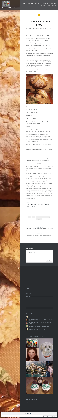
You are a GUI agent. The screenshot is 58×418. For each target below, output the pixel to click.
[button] (32, 343)
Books (49, 5)
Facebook (53, 3)
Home (24, 3)
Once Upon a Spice (9, 8)
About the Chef (35, 3)
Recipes (41, 18)
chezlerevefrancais (33, 319)
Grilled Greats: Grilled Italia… (41, 329)
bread (29, 217)
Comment (49, 260)
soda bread (38, 217)
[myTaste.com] (29, 401)
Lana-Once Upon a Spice (36, 28)
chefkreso (31, 317)
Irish (33, 217)
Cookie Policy (25, 416)
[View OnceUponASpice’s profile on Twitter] (27, 288)
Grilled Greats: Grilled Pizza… (43, 326)
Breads (37, 18)
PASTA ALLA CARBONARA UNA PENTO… (43, 317)
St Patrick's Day (46, 217)
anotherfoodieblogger (34, 322)
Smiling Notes (32, 326)
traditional (39, 219)
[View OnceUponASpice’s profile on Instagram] (28, 288)
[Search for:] (39, 308)
